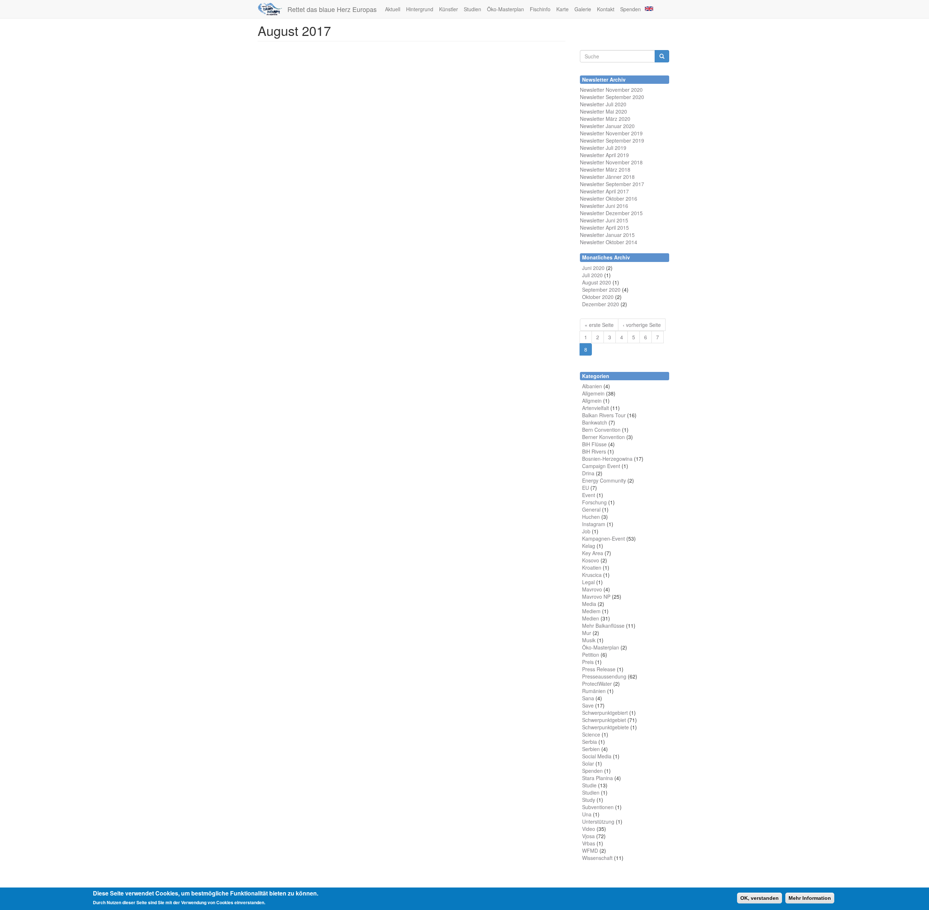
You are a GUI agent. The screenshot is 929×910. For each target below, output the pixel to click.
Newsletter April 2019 (604, 155)
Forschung (594, 502)
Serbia (589, 741)
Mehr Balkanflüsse (603, 625)
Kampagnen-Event (603, 538)
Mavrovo (592, 589)
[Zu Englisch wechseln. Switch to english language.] (648, 8)
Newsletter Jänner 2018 (607, 176)
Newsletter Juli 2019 (603, 147)
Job (586, 531)
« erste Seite (599, 324)
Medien (590, 618)
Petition (590, 654)
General (591, 509)
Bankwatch (594, 422)
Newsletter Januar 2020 (607, 126)
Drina (588, 473)
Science (591, 734)
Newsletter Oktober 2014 (608, 242)
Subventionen (598, 807)
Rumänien (594, 690)
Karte (562, 9)
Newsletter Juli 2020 (603, 104)
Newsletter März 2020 (605, 118)
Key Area (592, 553)
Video (588, 828)
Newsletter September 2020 (612, 97)
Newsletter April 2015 (604, 227)
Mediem (591, 611)
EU (585, 487)
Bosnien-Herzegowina (607, 458)
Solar (588, 763)
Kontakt (605, 9)
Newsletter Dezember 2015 (611, 213)
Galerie (582, 9)
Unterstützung (598, 821)
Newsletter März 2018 (605, 169)
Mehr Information (810, 898)
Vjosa (588, 836)
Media (589, 603)
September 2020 (601, 289)
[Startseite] (272, 9)
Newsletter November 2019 (611, 133)
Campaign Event (601, 466)
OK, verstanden (759, 898)
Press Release (598, 669)
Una (587, 814)
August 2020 (596, 282)
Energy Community (604, 480)
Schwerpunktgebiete (605, 727)
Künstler (448, 9)
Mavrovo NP (596, 596)
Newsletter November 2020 (611, 89)
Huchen (591, 516)
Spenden (630, 9)
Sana (588, 698)
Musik (589, 640)
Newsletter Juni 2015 (604, 220)
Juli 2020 (592, 275)
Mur (586, 632)
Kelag (588, 545)
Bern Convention (601, 429)
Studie (589, 785)
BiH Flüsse (594, 444)
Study (588, 799)
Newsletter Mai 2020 (603, 111)
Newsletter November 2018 (611, 162)
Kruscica (592, 574)
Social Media (596, 756)
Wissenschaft (597, 857)
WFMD (590, 850)
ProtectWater (597, 683)
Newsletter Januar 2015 (607, 234)
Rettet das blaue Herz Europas (332, 9)
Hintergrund (419, 9)
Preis (588, 661)
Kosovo (590, 560)
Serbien (591, 749)
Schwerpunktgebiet (604, 720)
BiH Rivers (594, 451)
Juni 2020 (593, 267)
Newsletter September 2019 (612, 140)
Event (588, 495)
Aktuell (392, 9)
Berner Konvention (603, 436)
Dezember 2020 (600, 304)
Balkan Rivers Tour (604, 415)
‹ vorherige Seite (642, 324)
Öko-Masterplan (505, 9)
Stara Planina (597, 778)
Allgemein (593, 393)
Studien (472, 9)
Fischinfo (540, 9)
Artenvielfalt (595, 407)
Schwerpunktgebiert (605, 712)
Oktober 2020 (598, 296)
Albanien (592, 386)
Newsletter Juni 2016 (604, 205)
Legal (588, 582)
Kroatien (591, 567)
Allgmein (592, 400)
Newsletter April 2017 (604, 191)
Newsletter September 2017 (612, 184)
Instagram (593, 524)
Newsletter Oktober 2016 (608, 198)
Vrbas (588, 843)
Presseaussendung (604, 676)
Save (588, 705)
